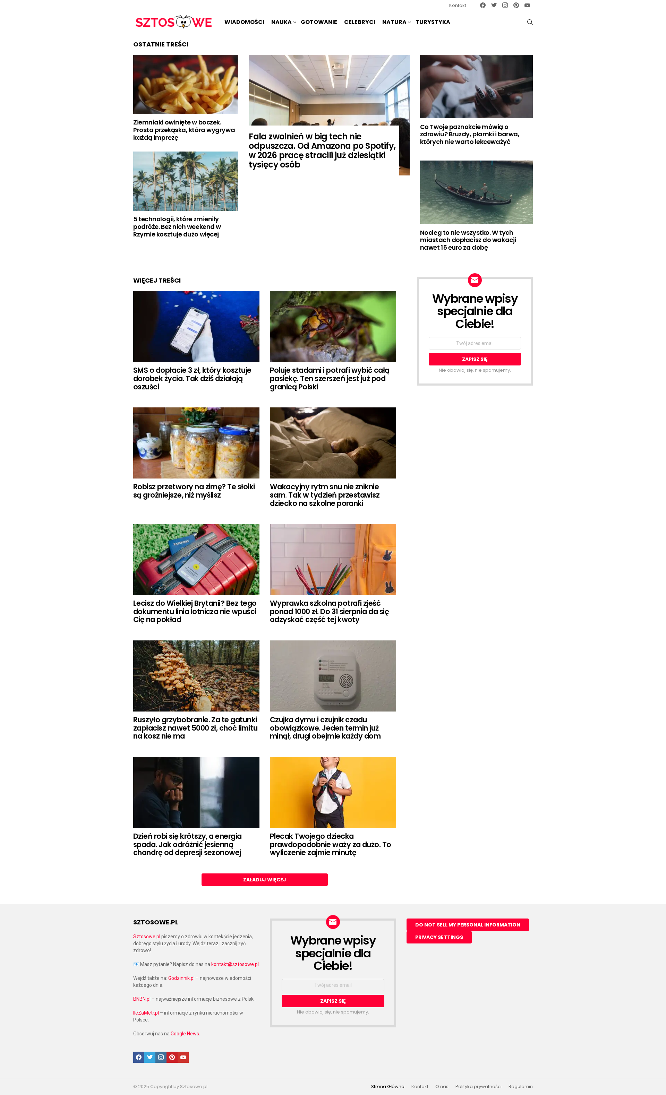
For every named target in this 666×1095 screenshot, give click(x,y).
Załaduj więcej (264, 879)
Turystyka (433, 22)
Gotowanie (319, 22)
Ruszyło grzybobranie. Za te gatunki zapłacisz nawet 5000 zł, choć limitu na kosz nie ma (195, 728)
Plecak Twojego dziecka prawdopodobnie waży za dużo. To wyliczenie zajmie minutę (330, 844)
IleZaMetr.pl (146, 1013)
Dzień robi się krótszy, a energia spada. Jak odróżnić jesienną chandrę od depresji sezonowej (187, 844)
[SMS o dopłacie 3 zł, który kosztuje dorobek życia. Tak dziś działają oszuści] (196, 326)
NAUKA (281, 22)
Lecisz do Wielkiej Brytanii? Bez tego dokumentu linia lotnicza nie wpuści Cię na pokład (195, 611)
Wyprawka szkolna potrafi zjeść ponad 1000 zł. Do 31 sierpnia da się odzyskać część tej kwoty (329, 611)
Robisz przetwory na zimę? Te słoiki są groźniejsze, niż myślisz (194, 491)
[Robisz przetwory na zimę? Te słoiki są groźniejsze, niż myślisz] (196, 442)
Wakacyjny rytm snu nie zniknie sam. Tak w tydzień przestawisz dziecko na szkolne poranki (324, 495)
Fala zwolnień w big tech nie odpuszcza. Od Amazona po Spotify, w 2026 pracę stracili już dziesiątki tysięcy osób (322, 150)
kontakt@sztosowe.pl (235, 964)
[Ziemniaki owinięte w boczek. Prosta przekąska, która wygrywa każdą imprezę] (185, 84)
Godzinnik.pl (181, 978)
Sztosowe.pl (146, 936)
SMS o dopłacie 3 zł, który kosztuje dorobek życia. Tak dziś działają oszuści (192, 378)
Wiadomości (244, 22)
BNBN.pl (142, 999)
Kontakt (457, 5)
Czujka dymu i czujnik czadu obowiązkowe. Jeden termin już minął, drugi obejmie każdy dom (325, 728)
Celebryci (359, 22)
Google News (185, 1033)
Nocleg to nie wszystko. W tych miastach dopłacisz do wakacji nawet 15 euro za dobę (468, 240)
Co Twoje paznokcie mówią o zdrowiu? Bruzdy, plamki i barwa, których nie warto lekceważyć (470, 134)
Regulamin (521, 1086)
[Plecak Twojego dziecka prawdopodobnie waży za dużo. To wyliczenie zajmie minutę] (333, 792)
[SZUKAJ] (530, 22)
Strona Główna (387, 1086)
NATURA (394, 22)
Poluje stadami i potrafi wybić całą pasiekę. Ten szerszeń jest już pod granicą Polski (330, 378)
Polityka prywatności (478, 1086)
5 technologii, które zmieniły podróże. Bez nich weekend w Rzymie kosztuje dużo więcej (177, 226)
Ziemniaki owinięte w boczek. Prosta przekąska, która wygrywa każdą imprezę (184, 129)
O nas (442, 1086)
